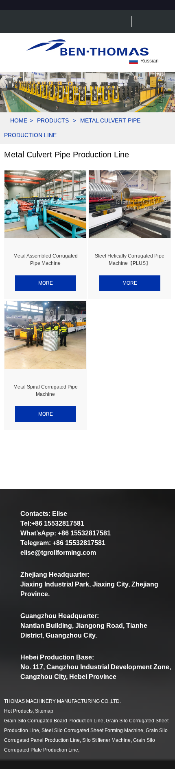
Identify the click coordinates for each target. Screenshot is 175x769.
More (45, 283)
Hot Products (18, 711)
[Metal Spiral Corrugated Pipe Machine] (45, 335)
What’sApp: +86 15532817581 (65, 533)
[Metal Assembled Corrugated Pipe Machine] (45, 204)
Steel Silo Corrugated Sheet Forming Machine (92, 730)
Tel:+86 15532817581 (52, 523)
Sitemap (44, 711)
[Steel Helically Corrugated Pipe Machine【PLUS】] (130, 204)
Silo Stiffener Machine (106, 740)
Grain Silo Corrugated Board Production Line (53, 721)
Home (18, 120)
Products (53, 120)
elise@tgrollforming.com (58, 552)
